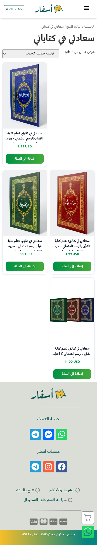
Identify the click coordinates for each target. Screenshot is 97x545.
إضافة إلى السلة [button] (24, 159)
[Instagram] (48, 466)
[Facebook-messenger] (48, 434)
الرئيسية (89, 27)
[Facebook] (61, 466)
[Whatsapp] (61, 434)
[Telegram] (35, 434)
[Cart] (88, 517)
